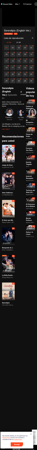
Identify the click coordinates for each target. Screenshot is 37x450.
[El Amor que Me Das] (8, 209)
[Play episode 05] (31, 47)
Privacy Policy (6, 437)
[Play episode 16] (6, 67)
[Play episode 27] (12, 80)
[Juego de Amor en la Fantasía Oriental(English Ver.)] (8, 153)
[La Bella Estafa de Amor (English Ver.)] (8, 264)
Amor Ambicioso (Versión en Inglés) (14, 193)
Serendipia (6, 303)
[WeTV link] (6, 4)
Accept (17, 444)
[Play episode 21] (6, 74)
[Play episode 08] (18, 54)
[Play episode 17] (12, 67)
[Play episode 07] (12, 54)
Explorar (28, 4)
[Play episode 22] (12, 74)
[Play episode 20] (31, 67)
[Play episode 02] (12, 47)
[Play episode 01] (6, 47)
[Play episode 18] (18, 67)
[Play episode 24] (25, 74)
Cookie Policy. (18, 439)
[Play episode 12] (12, 60)
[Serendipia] (8, 291)
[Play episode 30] (31, 80)
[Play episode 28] (18, 80)
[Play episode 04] (25, 47)
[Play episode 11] (6, 60)
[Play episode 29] (25, 80)
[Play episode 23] (18, 74)
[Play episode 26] (6, 80)
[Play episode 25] (31, 74)
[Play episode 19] (25, 67)
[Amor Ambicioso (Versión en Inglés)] (8, 181)
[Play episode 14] (25, 60)
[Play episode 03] (18, 47)
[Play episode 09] (25, 54)
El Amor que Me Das (9, 220)
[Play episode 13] (18, 60)
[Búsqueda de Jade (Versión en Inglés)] (8, 236)
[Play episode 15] (31, 60)
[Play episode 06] (6, 54)
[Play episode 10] (31, 54)
